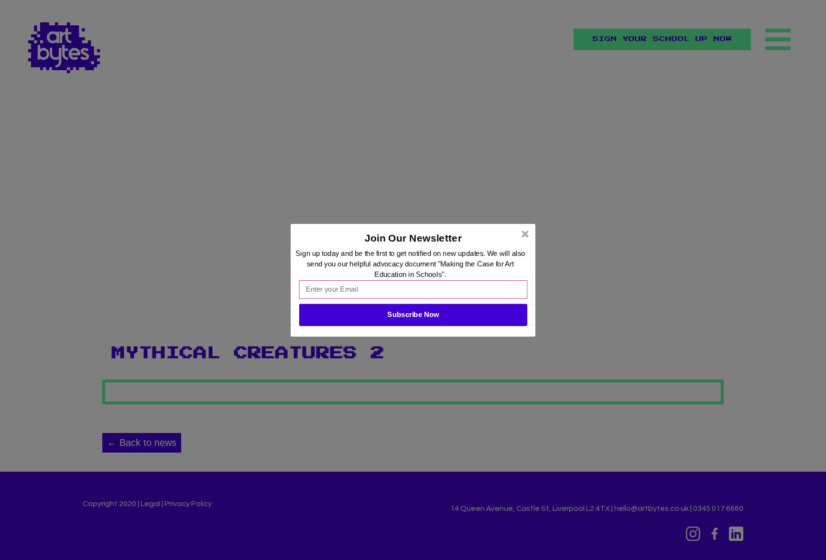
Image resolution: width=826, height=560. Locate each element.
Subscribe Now (413, 314)
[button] (413, 237)
